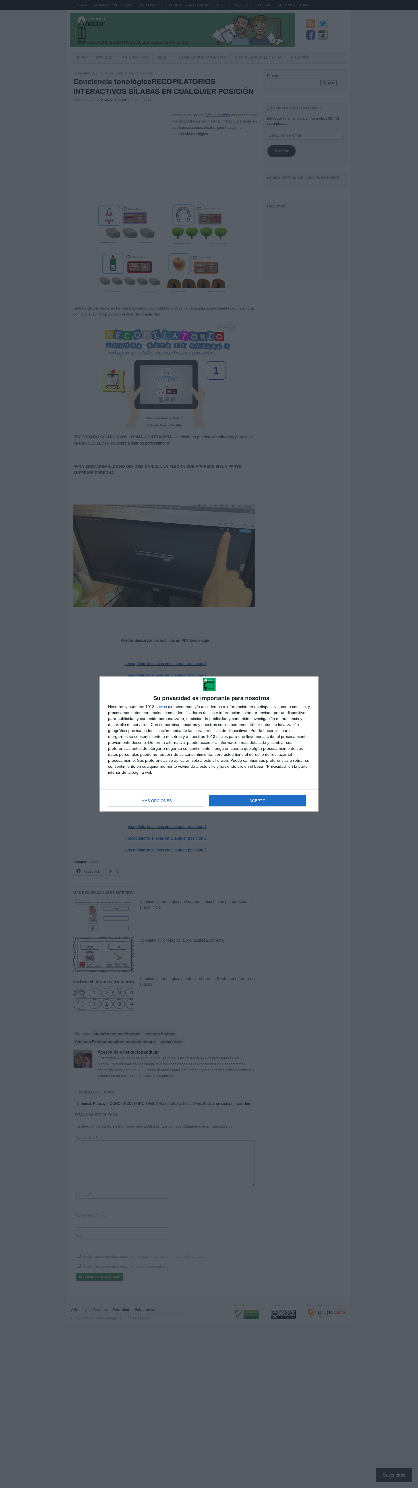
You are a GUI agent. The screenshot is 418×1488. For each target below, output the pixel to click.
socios (161, 707)
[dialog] (209, 744)
